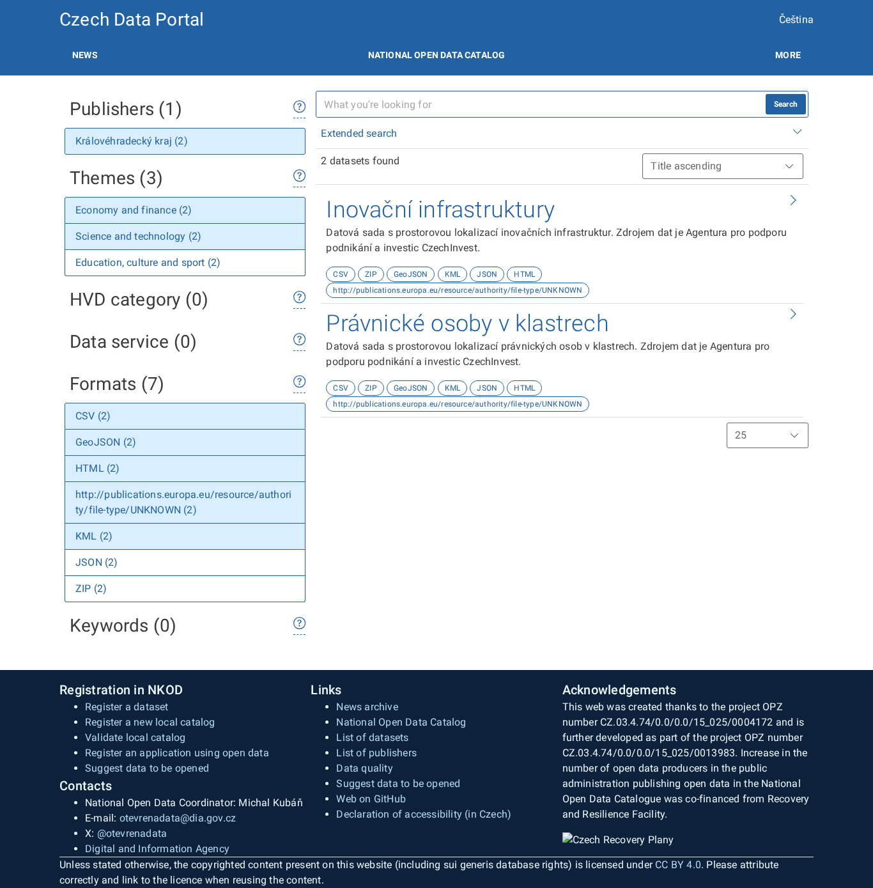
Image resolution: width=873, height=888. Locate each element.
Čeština (796, 19)
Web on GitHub (371, 799)
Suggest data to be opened (147, 768)
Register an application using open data (177, 753)
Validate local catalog (135, 737)
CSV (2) (93, 416)
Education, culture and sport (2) (147, 262)
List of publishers (376, 753)
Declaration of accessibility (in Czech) (423, 814)
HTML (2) (97, 468)
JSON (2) (96, 562)
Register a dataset (127, 707)
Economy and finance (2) (133, 210)
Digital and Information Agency (157, 849)
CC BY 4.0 (678, 865)
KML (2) (93, 536)
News (85, 55)
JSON (487, 274)
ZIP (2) (91, 588)
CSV (340, 274)
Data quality (364, 768)
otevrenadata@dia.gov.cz (178, 818)
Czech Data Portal (131, 19)
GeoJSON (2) (105, 442)
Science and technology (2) (138, 236)
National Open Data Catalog (401, 722)
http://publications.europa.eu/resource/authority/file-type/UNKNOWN (457, 290)
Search (786, 104)
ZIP (371, 274)
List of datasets (372, 737)
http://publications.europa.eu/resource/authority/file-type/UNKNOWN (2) (183, 502)
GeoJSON (411, 274)
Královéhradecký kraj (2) (131, 141)
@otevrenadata (132, 833)
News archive (367, 707)
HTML (524, 274)
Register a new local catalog (150, 722)
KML (453, 274)
